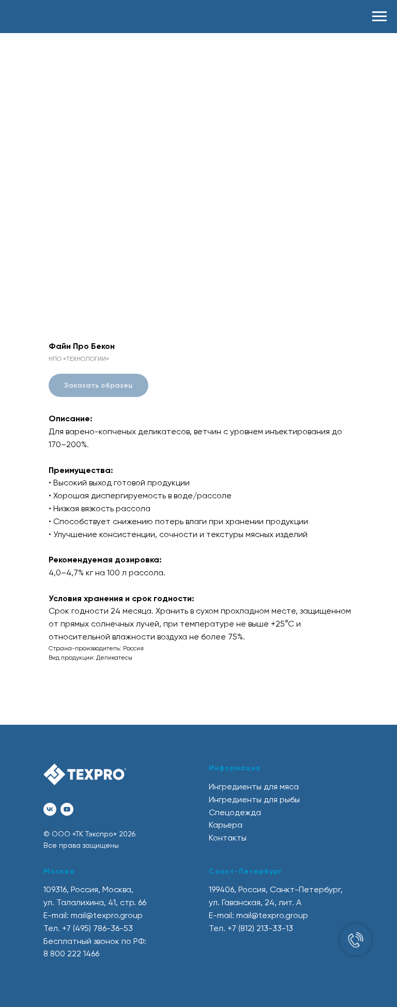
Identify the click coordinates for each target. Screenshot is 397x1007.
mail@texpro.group (107, 915)
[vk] (49, 809)
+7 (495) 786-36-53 (97, 928)
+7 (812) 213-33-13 (260, 928)
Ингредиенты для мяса (254, 786)
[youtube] (66, 809)
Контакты (228, 838)
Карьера (225, 825)
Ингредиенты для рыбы (254, 799)
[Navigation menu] (379, 16)
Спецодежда (235, 812)
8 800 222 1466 (71, 953)
